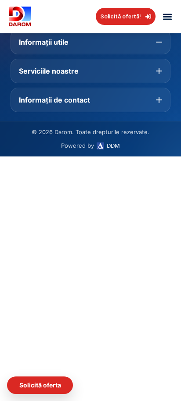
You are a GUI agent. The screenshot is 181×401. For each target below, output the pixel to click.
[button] (167, 16)
